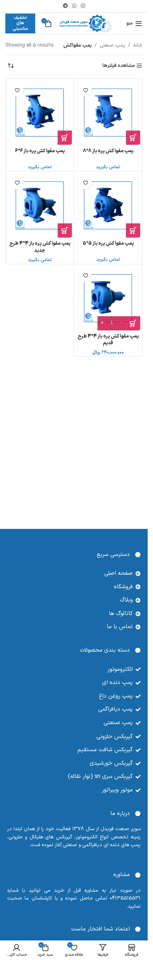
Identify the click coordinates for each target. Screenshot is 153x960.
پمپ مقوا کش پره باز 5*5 (108, 243)
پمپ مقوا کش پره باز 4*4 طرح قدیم (108, 340)
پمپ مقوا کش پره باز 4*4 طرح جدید (39, 247)
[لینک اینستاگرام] (83, 6)
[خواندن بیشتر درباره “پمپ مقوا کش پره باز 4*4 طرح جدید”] (65, 230)
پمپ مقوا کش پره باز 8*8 (108, 151)
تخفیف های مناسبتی (20, 23)
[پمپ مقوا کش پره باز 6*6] (39, 112)
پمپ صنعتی (112, 45)
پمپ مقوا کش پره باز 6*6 (40, 151)
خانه (137, 45)
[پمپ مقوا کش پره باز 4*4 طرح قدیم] (108, 298)
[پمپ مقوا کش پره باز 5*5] (108, 205)
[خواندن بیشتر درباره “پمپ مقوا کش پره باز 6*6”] (65, 138)
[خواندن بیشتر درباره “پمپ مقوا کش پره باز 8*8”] (133, 138)
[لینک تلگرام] (65, 6)
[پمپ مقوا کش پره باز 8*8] (108, 112)
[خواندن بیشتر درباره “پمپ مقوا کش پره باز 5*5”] (133, 230)
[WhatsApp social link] (74, 6)
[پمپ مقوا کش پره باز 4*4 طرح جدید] (39, 205)
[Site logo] (85, 23)
